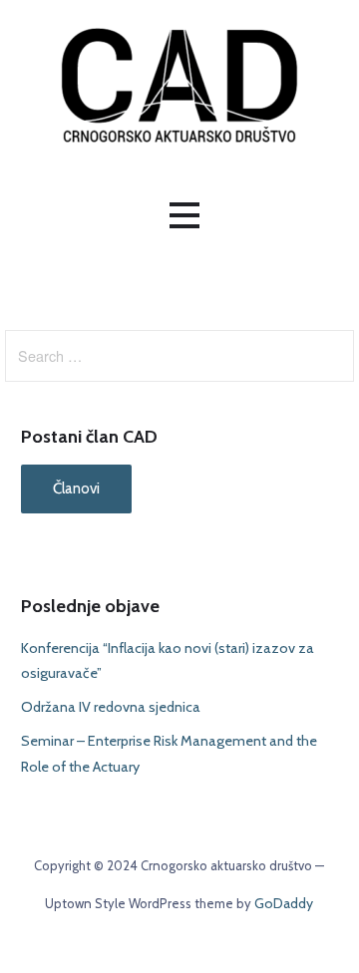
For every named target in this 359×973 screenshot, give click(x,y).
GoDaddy (283, 903)
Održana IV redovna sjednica (110, 707)
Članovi (76, 488)
